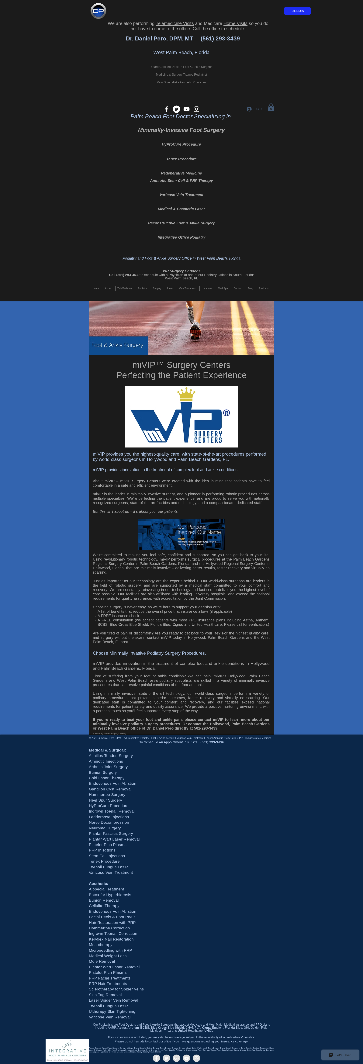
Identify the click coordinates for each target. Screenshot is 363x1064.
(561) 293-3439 (220, 38)
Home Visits (235, 23)
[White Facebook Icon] (166, 109)
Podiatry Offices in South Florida (228, 275)
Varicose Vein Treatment (181, 195)
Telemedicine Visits (175, 23)
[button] (271, 107)
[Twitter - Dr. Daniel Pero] (166, 1058)
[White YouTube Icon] (186, 109)
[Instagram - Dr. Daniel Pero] (196, 1058)
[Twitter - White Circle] (176, 109)
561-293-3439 (205, 728)
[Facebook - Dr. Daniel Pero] (156, 1058)
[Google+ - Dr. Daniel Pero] (176, 1058)
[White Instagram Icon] (196, 109)
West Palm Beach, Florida (181, 52)
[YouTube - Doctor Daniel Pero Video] (186, 1058)
